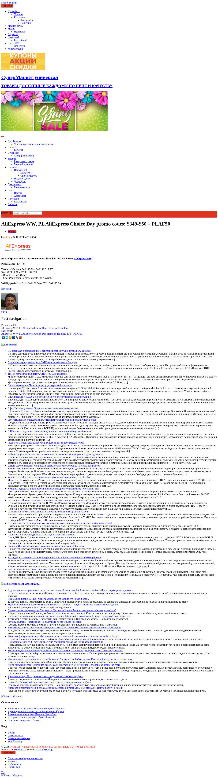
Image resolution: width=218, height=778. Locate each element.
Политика (25, 23)
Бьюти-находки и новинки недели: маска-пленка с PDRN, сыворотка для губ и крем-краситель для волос (65, 650)
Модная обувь (15, 25)
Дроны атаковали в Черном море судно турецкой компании (40, 385)
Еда (10, 190)
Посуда (18, 193)
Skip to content (8, 2)
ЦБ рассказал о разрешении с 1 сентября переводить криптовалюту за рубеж (49, 350)
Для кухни (20, 45)
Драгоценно (14, 184)
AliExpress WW (82, 258)
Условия (18, 14)
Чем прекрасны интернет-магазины (33, 144)
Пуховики (19, 31)
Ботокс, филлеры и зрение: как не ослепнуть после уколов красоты (44, 621)
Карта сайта (26, 20)
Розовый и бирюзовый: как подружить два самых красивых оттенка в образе (50, 682)
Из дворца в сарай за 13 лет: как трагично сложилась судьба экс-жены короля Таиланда (55, 642)
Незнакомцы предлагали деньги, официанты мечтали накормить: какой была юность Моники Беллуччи (64, 627)
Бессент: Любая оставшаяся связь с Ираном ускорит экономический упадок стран (52, 419)
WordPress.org (15, 741)
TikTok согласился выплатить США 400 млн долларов (37, 373)
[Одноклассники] (10, 337)
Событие (12, 204)
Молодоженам (22, 187)
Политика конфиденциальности (25, 758)
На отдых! (13, 37)
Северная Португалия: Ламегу (24, 720)
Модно (11, 28)
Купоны (18, 149)
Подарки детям (22, 178)
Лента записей (15, 735)
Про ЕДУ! (13, 43)
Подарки (12, 167)
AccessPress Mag (44, 749)
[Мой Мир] (13, 337)
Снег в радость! (29, 175)
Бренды (12, 158)
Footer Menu (8, 753)
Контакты (19, 17)
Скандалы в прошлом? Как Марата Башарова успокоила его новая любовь (48, 598)
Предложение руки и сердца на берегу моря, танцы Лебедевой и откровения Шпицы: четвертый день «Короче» (69, 616)
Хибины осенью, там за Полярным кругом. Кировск (36, 708)
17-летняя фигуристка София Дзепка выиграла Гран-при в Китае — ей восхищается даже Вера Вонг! (63, 636)
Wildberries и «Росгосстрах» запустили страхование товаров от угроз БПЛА (49, 477)
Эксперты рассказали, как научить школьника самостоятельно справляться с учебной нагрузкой (60, 523)
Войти (11, 732)
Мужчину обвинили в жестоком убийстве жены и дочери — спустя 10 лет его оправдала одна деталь (63, 604)
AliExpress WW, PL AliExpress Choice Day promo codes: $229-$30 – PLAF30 (41, 333)
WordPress (20, 749)
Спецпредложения (24, 155)
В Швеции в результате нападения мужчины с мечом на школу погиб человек (50, 431)
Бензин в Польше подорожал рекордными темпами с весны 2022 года (46, 546)
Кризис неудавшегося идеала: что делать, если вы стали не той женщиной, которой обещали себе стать (64, 664)
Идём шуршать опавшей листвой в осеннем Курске (36, 711)
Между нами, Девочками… (25, 583)
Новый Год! (20, 170)
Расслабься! (20, 40)
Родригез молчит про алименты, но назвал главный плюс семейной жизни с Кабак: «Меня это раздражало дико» (69, 590)
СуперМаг (13, 152)
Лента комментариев (19, 738)
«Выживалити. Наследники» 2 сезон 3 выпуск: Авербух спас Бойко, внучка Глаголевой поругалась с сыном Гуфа (70, 659)
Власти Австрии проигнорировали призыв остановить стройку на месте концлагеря (54, 465)
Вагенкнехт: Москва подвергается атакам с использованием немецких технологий (53, 500)
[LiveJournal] (17, 337)
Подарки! (13, 34)
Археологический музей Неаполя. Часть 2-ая (32, 714)
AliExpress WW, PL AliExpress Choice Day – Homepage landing (34, 328)
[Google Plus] (20, 337)
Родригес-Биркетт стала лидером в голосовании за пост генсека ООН (46, 442)
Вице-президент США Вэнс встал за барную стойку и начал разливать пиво (49, 396)
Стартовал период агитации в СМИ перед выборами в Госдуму (42, 362)
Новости (12, 147)
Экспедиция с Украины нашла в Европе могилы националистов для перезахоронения (54, 557)
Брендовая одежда (24, 161)
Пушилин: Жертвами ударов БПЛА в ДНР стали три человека (41, 534)
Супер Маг (14, 11)
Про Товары (14, 141)
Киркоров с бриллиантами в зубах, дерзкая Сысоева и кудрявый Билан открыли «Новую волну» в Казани (65, 687)
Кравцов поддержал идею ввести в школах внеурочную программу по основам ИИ (53, 488)
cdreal (7, 237)
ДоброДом (20, 181)
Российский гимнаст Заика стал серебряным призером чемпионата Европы (49, 569)
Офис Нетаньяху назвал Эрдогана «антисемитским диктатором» (43, 408)
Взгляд (13, 344)
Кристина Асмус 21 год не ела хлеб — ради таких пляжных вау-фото (45, 676)
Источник (6, 288)
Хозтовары (20, 195)
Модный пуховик (23, 164)
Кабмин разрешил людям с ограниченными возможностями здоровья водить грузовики (55, 454)
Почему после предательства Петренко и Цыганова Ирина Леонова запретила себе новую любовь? (62, 610)
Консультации (15, 48)
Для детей (25, 172)
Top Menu (7, 6)
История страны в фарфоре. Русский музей (31, 717)
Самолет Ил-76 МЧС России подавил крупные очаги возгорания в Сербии (48, 511)
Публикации (15, 764)
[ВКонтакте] (3, 337)
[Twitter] (7, 337)
